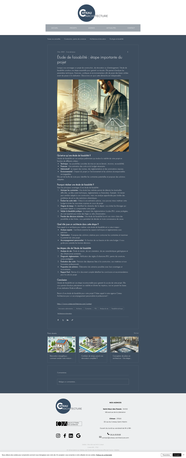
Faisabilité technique (117, 308)
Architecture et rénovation (98, 39)
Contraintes (88, 308)
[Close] (184, 454)
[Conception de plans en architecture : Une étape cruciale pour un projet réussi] (124, 344)
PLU (96, 308)
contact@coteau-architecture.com (115, 438)
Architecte (79, 308)
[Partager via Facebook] (58, 320)
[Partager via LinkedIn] (67, 320)
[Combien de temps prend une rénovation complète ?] (93, 344)
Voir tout (136, 333)
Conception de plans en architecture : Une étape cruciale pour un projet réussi (123, 357)
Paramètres (166, 455)
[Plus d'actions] (128, 52)
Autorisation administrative (65, 308)
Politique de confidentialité (104, 455)
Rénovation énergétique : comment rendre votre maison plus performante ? (60, 357)
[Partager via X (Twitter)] (63, 320)
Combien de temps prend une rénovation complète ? (92, 357)
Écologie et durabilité (116, 39)
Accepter (177, 455)
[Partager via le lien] (72, 320)
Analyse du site (104, 308)
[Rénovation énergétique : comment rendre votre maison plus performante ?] (62, 344)
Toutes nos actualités (53, 39)
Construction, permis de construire (75, 39)
